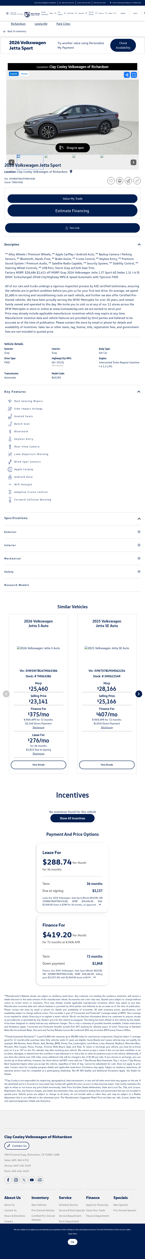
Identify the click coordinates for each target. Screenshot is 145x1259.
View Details (38, 764)
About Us (12, 1197)
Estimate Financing (72, 210)
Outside (13, 74)
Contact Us (19, 1146)
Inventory (40, 1197)
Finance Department (97, 1215)
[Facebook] (8, 1180)
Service (65, 1197)
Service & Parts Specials (72, 1210)
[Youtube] (32, 1180)
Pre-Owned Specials (124, 1210)
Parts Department (69, 1221)
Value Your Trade (95, 1210)
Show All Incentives (72, 818)
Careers (8, 1221)
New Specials (120, 1204)
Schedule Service (68, 1204)
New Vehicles (39, 1204)
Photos (24, 74)
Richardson (18, 24)
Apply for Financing (97, 1204)
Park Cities (63, 24)
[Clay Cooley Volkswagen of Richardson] (14, 13)
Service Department (70, 1215)
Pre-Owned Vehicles (43, 1210)
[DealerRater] (40, 1180)
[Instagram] (16, 1180)
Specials (120, 1197)
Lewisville (41, 24)
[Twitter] (24, 1180)
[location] (110, 3)
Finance (93, 1197)
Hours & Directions (14, 1215)
